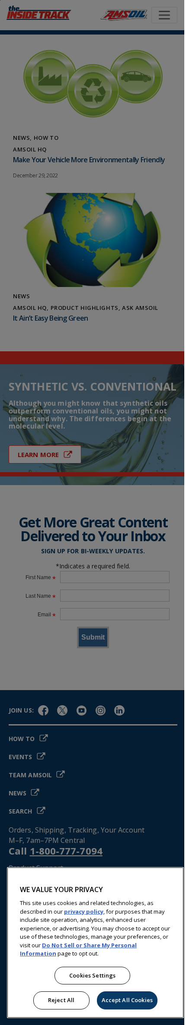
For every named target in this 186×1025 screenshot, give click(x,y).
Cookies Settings (92, 975)
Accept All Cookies (127, 1000)
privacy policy (83, 911)
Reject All (61, 1000)
